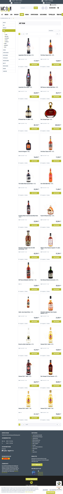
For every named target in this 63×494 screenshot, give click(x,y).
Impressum (34, 452)
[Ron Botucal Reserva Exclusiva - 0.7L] (50, 270)
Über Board (5, 66)
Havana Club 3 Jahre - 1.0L (25, 408)
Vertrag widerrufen (31, 479)
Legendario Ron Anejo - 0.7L (25, 87)
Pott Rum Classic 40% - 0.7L (47, 151)
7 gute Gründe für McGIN (37, 435)
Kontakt (33, 445)
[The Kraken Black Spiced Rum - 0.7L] (28, 174)
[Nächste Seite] (21, 34)
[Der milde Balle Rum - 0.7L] (50, 174)
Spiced (6, 40)
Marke (4, 68)
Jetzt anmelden (36, 464)
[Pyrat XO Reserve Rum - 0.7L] (50, 206)
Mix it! (4, 63)
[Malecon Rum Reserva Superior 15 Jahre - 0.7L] (50, 238)
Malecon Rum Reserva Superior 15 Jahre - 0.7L (50, 248)
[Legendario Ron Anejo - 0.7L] (28, 77)
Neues (4, 22)
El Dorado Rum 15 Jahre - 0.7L (26, 119)
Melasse (6, 36)
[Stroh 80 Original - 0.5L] (28, 142)
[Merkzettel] (43, 8)
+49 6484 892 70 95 (6, 438)
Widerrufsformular (36, 442)
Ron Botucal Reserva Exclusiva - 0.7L (49, 280)
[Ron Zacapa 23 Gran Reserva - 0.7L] (50, 366)
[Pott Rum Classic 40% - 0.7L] (50, 142)
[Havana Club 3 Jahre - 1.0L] (28, 398)
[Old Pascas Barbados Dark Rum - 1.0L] (28, 270)
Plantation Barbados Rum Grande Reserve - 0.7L (49, 312)
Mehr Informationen (29, 492)
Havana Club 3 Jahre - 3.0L (47, 408)
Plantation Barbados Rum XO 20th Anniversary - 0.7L (27, 248)
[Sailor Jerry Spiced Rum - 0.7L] (28, 302)
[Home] (2, 14)
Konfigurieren (50, 492)
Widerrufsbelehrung (36, 440)
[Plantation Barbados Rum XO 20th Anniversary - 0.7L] (28, 238)
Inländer (6, 38)
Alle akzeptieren (54, 490)
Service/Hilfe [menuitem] (53, 5)
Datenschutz (34, 448)
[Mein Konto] (46, 8)
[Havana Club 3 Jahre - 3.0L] (50, 398)
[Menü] (61, 482)
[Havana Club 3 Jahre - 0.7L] (50, 334)
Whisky (4, 28)
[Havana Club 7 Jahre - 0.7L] (28, 366)
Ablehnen (45, 490)
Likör (5, 34)
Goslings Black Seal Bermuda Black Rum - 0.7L (28, 216)
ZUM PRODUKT (34, 64)
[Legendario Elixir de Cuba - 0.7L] (28, 45)
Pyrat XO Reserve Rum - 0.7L (47, 216)
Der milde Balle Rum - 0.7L (47, 183)
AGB (33, 450)
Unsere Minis (6, 60)
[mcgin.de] (31, 482)
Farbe (5, 43)
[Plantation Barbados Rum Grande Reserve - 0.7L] (50, 302)
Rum (4, 30)
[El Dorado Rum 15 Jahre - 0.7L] (28, 109)
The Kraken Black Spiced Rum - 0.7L (27, 183)
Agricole (6, 41)
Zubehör (5, 71)
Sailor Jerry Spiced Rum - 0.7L (26, 312)
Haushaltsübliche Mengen (37, 436)
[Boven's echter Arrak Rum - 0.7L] (28, 334)
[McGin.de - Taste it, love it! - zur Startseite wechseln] (6, 9)
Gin (3, 25)
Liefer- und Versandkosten (37, 447)
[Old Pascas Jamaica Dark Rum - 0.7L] (50, 77)
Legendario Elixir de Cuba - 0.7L (26, 55)
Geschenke (5, 55)
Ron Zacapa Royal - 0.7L (46, 119)
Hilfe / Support (35, 443)
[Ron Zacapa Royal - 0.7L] (50, 109)
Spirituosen (5, 52)
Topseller (5, 58)
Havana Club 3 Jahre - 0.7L (47, 344)
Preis (5, 47)
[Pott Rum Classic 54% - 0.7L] (50, 45)
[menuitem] (29, 8)
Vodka (4, 50)
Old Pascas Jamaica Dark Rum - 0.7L (49, 87)
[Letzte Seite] (24, 34)
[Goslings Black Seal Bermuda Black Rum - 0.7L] (28, 206)
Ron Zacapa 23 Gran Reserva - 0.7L (49, 376)
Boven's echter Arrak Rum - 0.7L (26, 344)
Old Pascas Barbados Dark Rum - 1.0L (27, 280)
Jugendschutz (35, 438)
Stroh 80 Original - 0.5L (24, 151)
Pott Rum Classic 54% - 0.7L (47, 55)
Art (4, 32)
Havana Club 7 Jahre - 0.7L (25, 376)
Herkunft (6, 45)
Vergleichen (22, 66)
